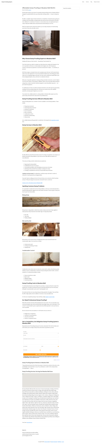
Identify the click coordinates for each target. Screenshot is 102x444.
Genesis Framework (54, 441)
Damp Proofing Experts (7, 1)
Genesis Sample (47, 441)
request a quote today (49, 296)
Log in (63, 441)
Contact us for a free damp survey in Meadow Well (32, 182)
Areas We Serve (29, 422)
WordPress (59, 441)
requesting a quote (55, 120)
